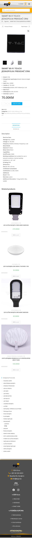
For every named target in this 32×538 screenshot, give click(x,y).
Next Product (24, 26)
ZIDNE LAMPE (6, 451)
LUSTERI (5, 406)
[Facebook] (13, 490)
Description (16, 125)
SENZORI (5, 428)
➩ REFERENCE (16, 502)
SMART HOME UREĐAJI (13, 111)
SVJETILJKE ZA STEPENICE (9, 441)
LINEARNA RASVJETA (8, 403)
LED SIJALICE (6, 398)
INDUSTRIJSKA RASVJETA (9, 383)
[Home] (2, 21)
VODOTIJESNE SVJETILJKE (9, 446)
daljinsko (9, 113)
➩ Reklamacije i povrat (16, 518)
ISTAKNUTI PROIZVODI (11, 356)
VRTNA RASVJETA (7, 449)
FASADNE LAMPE (7, 381)
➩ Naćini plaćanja (16, 515)
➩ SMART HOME (16, 506)
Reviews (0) (16, 129)
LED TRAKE (6, 401)
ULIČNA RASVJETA (14, 223)
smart (22, 113)
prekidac (14, 113)
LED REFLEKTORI (7, 396)
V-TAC (20, 111)
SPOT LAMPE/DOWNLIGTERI (10, 436)
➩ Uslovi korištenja (16, 522)
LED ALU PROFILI (7, 388)
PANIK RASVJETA (7, 414)
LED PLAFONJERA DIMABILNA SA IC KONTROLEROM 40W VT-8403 (16, 359)
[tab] (16, 125)
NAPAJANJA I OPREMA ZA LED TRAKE (12, 408)
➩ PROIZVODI (16, 499)
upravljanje (27, 113)
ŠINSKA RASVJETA (7, 431)
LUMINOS (6, 424)
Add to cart (17, 103)
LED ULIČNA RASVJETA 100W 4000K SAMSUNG (16, 225)
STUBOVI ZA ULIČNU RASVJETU (10, 438)
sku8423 (18, 113)
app (5, 113)
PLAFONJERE (14, 264)
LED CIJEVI (5, 391)
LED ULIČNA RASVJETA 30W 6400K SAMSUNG (16, 312)
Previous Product (8, 26)
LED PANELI (6, 393)
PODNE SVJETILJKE (7, 419)
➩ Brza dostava (16, 526)
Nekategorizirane (7, 411)
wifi (2, 115)
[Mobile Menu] (28, 4)
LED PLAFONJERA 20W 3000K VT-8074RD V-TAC (16, 266)
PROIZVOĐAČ (6, 421)
